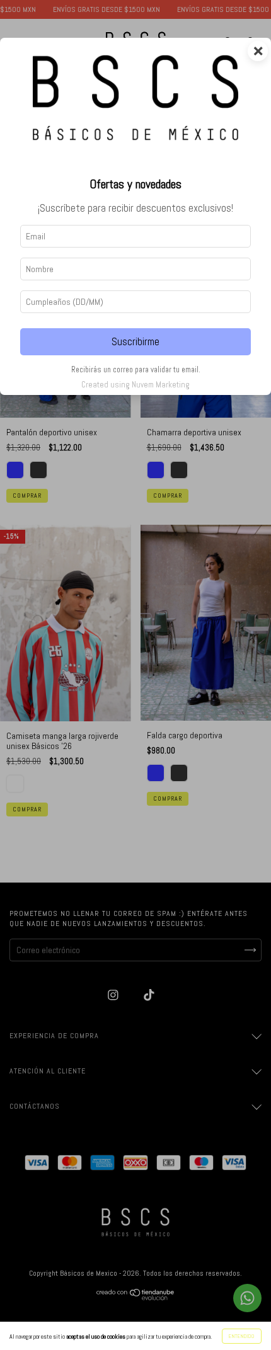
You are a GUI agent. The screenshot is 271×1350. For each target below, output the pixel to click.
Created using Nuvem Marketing (135, 384)
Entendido (242, 1336)
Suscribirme (135, 341)
